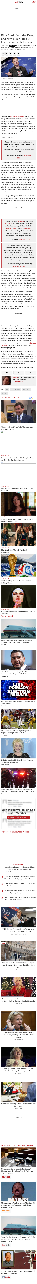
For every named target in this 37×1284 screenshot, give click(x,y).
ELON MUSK (26, 389)
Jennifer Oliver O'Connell (18, 934)
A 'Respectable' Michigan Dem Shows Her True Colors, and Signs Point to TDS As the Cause (18, 1034)
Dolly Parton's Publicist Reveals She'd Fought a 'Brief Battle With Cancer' (17, 761)
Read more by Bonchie (28, 384)
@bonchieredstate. (18, 381)
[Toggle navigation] (2, 1)
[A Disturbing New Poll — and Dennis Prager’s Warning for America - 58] (18, 1259)
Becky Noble (19, 1004)
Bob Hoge (4, 794)
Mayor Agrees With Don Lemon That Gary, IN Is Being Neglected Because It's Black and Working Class (18, 1205)
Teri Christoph (5, 647)
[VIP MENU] (34, 1)
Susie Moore (4, 706)
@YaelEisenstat (26, 228)
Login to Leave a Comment (18, 817)
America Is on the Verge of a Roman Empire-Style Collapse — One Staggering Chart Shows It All (18, 965)
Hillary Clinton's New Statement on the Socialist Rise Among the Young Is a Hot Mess (19, 1069)
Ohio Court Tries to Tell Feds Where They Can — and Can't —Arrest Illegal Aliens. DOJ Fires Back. (17, 790)
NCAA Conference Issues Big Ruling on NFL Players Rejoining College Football (16, 732)
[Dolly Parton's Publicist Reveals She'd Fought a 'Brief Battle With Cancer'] (18, 748)
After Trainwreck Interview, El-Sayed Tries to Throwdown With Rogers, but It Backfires (16, 673)
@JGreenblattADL (11, 228)
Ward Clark (18, 1108)
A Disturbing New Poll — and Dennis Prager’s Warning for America (18, 1272)
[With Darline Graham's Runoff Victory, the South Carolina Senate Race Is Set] (18, 917)
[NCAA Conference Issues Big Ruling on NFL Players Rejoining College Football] (18, 719)
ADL (7, 389)
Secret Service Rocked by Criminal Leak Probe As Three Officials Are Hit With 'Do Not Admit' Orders (17, 642)
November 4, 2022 (24, 239)
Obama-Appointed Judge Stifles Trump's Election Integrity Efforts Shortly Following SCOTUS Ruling (17, 1171)
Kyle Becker (4, 735)
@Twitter (21, 221)
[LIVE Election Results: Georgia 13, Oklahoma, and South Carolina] (18, 689)
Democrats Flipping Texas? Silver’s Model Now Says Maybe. (18, 1104)
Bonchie (5, 45)
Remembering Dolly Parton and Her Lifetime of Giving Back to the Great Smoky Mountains (18, 999)
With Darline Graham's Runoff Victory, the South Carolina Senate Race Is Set (18, 930)
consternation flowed (17, 116)
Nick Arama (4, 676)
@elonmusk (8, 223)
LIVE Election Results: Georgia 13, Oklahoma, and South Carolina (18, 702)
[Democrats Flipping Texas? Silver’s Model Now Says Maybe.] (18, 1092)
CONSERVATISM (15, 389)
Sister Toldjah (5, 764)
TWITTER (4, 393)
